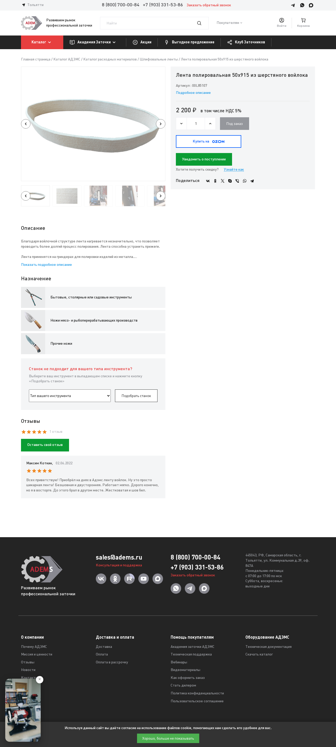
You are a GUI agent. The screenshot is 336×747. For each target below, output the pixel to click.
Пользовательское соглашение (197, 701)
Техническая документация (268, 647)
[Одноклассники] (215, 181)
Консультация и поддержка (119, 565)
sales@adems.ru (119, 557)
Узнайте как (234, 170)
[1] (202, 23)
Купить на (201, 142)
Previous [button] (25, 124)
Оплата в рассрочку (112, 662)
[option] (93, 124)
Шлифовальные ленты (159, 60)
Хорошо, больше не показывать (168, 738)
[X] (222, 181)
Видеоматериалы (185, 670)
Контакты (29, 678)
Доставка (104, 647)
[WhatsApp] (245, 181)
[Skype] (230, 181)
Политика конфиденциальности (197, 693)
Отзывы (27, 662)
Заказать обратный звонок (209, 5)
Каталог (39, 42)
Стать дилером (183, 686)
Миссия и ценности (36, 655)
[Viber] (237, 181)
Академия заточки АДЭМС (192, 647)
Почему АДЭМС (34, 647)
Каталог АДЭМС (66, 60)
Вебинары (179, 662)
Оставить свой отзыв (45, 445)
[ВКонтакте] (208, 181)
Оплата (102, 655)
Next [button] (160, 124)
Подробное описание (193, 93)
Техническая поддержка (191, 655)
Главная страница (35, 60)
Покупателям (228, 23)
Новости (28, 670)
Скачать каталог (259, 655)
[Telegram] (252, 181)
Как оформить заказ (188, 678)
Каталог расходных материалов (110, 60)
